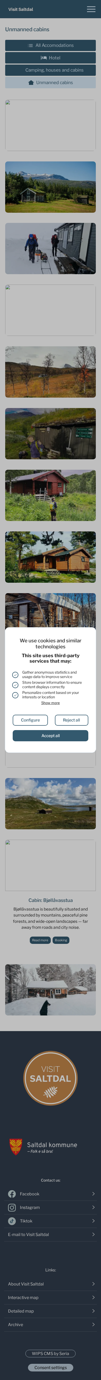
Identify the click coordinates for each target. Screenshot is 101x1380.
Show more (50, 703)
